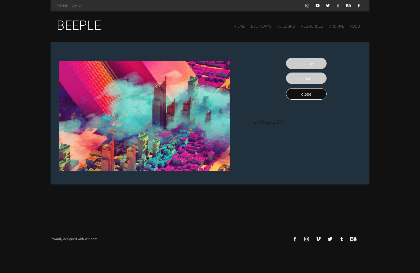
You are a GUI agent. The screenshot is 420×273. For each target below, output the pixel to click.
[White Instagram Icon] (307, 5)
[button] (306, 63)
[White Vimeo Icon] (318, 239)
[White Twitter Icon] (327, 5)
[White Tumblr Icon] (338, 5)
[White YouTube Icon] (317, 5)
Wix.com (91, 239)
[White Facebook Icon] (358, 5)
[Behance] (348, 5)
